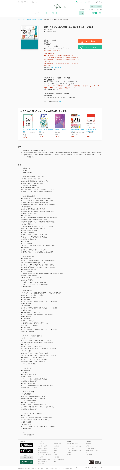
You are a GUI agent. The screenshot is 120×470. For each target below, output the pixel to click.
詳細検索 (82, 9)
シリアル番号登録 (26, 457)
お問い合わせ (99, 2)
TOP (19, 19)
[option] (31, 126)
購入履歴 (69, 454)
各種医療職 (56, 446)
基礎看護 (40, 457)
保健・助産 (41, 463)
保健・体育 (56, 457)
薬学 (55, 452)
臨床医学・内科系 (42, 446)
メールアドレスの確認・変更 (74, 446)
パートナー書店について (92, 448)
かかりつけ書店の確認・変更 (74, 450)
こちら (59, 101)
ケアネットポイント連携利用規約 (65, 468)
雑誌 (55, 461)
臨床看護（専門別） (43, 461)
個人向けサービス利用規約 (38, 468)
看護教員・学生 (57, 443)
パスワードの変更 (71, 448)
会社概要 (20, 468)
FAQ (87, 452)
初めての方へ (80, 2)
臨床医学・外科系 (42, 448)
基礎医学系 (41, 443)
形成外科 (40, 19)
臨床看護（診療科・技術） (44, 459)
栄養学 (55, 450)
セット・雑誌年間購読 (59, 459)
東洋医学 (56, 448)
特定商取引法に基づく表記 (51, 468)
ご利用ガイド (89, 2)
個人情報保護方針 (27, 468)
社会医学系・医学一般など (44, 454)
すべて (23, 19)
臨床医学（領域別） (31, 19)
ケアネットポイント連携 (92, 450)
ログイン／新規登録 (96, 6)
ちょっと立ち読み (90, 47)
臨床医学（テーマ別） (43, 452)
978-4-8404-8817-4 (56, 67)
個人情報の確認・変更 (72, 443)
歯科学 (55, 454)
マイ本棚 (69, 452)
